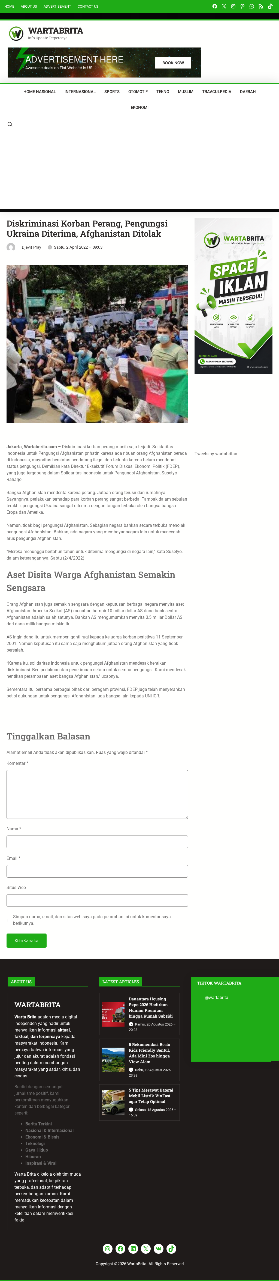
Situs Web (16, 887)
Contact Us (88, 6)
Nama (14, 828)
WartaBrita (55, 30)
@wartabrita (216, 997)
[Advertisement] (139, 171)
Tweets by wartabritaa (216, 453)
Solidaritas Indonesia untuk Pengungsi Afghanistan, (110, 472)
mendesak (139, 663)
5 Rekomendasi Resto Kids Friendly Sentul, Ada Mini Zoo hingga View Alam (149, 1053)
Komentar (17, 763)
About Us (29, 6)
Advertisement (57, 6)
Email (13, 858)
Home (9, 6)
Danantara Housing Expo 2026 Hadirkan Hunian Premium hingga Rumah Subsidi (151, 1007)
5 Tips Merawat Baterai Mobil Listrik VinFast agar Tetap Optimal (151, 1095)
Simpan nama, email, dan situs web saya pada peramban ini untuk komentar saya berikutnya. (92, 920)
